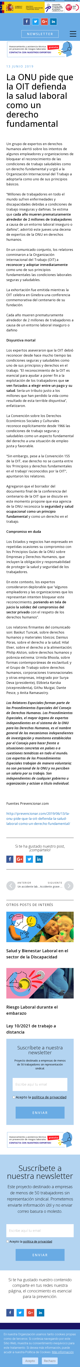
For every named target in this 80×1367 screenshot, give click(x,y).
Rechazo (50, 1361)
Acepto (30, 1361)
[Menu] (73, 34)
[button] (40, 34)
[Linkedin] (53, 21)
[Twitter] (35, 21)
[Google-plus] (44, 21)
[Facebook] (26, 21)
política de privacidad (49, 1097)
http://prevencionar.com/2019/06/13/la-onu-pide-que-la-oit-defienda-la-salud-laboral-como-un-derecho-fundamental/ (38, 818)
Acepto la (41, 1097)
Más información (63, 1352)
